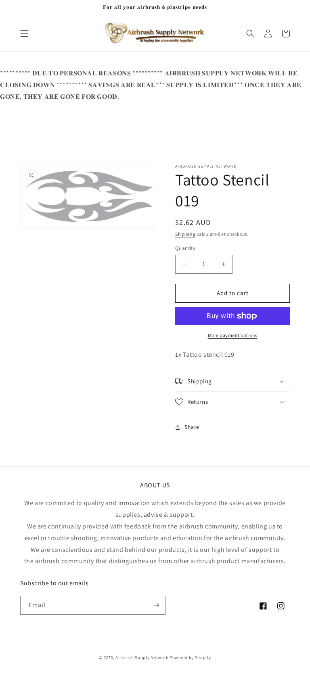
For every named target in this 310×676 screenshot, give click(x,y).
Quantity (185, 248)
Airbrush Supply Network (142, 657)
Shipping (185, 234)
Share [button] (191, 427)
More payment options (233, 335)
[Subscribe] (156, 605)
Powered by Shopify (190, 657)
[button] (24, 33)
